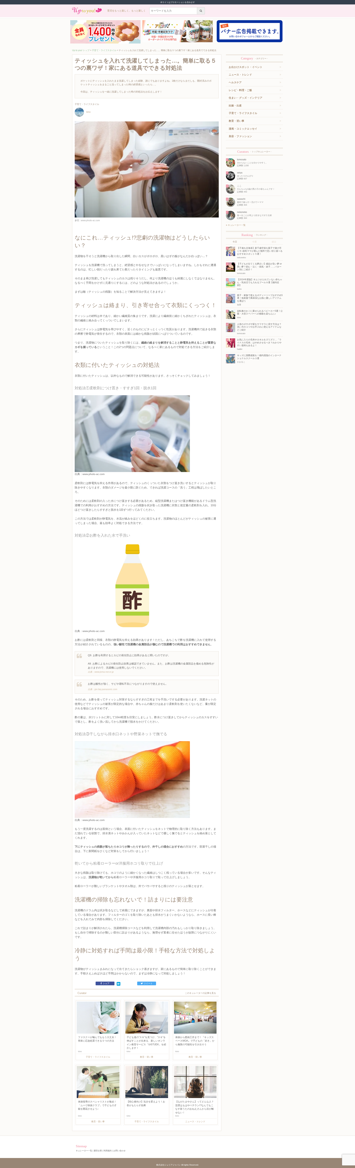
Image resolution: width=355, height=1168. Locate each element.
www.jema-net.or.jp (104, 672)
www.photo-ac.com (93, 474)
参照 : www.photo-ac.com (87, 220)
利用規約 (108, 1150)
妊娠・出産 (235, 105)
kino (88, 112)
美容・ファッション (240, 136)
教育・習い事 (236, 120)
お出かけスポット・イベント (245, 67)
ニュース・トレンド (240, 74)
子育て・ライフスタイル (104, 50)
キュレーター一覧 (236, 225)
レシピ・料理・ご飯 (240, 90)
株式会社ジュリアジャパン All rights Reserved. (177, 1165)
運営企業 (98, 1150)
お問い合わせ (119, 1150)
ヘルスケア (235, 82)
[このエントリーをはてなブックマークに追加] (118, 983)
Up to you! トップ (80, 50)
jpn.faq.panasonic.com (105, 689)
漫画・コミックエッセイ (243, 128)
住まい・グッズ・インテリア (245, 97)
